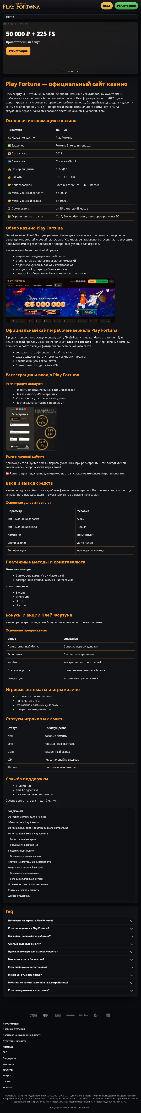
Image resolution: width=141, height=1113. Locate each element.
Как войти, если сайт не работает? (29, 936)
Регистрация (126, 6)
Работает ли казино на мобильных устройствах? (38, 982)
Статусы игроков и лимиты (23, 890)
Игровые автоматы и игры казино (28, 884)
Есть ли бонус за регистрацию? (27, 967)
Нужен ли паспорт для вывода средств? (33, 951)
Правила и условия (14, 1029)
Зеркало (7, 1087)
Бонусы (7, 1075)
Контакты (8, 1064)
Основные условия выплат (25, 856)
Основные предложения (24, 873)
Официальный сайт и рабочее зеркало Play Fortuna (38, 827)
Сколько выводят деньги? (24, 943)
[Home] (21, 6)
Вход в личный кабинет (24, 844)
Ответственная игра (14, 1041)
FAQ (5, 1052)
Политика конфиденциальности (22, 1035)
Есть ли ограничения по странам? (29, 990)
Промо (6, 1081)
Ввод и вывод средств (21, 850)
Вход (106, 6)
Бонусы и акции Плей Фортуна (26, 867)
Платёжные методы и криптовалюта (29, 861)
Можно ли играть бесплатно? (26, 959)
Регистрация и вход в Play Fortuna (28, 833)
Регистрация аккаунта (23, 839)
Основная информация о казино (27, 816)
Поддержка (9, 1058)
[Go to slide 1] (69, 71)
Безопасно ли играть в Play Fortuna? (30, 920)
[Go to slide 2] (72, 71)
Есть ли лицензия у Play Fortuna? (28, 928)
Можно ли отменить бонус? (25, 974)
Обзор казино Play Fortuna (23, 822)
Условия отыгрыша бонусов (26, 878)
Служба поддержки (19, 895)
